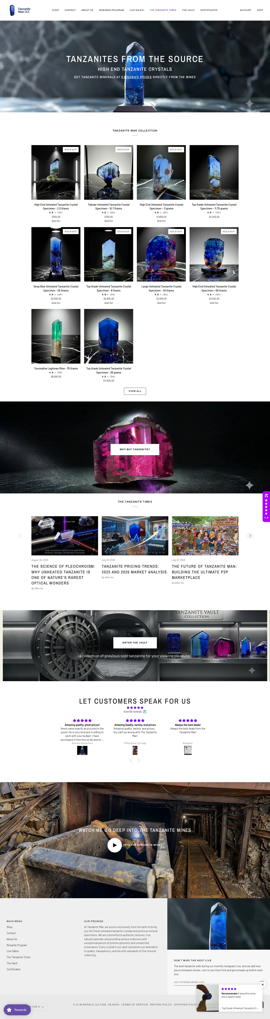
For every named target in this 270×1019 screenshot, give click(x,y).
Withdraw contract (244, 1004)
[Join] (260, 981)
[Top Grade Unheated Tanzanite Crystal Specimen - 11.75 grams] (214, 172)
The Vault (12, 963)
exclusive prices (136, 77)
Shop (9, 927)
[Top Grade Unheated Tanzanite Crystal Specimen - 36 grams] (108, 336)
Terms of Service (134, 1004)
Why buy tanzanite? (135, 449)
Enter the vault (135, 642)
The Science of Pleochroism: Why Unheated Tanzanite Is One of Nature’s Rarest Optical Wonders (63, 574)
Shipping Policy (186, 1004)
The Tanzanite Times (18, 957)
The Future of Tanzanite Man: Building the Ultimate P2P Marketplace (204, 571)
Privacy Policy (212, 1004)
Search (113, 1004)
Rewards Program (17, 945)
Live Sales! (13, 951)
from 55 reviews (133, 711)
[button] (266, 506)
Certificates (13, 969)
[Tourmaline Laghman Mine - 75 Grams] (55, 336)
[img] (135, 708)
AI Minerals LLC (88, 1004)
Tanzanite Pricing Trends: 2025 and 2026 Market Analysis (134, 569)
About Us (12, 939)
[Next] (250, 535)
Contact (11, 933)
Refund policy (161, 1004)
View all (135, 391)
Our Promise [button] (93, 921)
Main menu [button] (15, 921)
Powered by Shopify (247, 1010)
